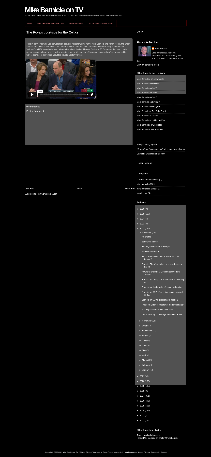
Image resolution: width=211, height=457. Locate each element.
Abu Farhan (129, 452)
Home (29, 23)
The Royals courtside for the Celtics (52, 32)
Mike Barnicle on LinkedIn (148, 102)
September (147, 331)
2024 (142, 219)
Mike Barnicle (161, 48)
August (145, 335)
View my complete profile (148, 65)
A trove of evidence (150, 251)
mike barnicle (143, 184)
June (144, 345)
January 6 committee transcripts (156, 247)
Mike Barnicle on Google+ (148, 106)
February (146, 365)
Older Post (29, 188)
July (144, 340)
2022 (142, 228)
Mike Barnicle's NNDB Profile (150, 129)
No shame (146, 237)
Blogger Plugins (144, 452)
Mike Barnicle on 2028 (147, 93)
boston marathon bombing (148, 179)
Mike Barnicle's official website (150, 79)
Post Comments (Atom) (47, 194)
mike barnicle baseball (147, 189)
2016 (142, 401)
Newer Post (130, 188)
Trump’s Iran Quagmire (147, 145)
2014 (142, 410)
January (145, 370)
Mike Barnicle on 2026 (147, 88)
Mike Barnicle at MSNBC (148, 116)
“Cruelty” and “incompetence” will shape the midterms (161, 149)
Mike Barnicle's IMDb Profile (149, 125)
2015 (142, 406)
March (145, 360)
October (145, 326)
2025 (142, 214)
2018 (142, 391)
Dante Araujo (108, 452)
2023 (142, 224)
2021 (142, 376)
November (146, 321)
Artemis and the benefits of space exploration (162, 287)
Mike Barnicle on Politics (148, 84)
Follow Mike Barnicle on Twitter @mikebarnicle (158, 438)
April (144, 355)
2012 (142, 415)
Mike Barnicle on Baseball (101, 23)
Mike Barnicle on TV (54, 10)
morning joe (142, 193)
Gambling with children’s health (151, 154)
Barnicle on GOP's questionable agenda (160, 300)
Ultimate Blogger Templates (89, 452)
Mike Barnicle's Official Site (50, 23)
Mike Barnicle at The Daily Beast (151, 111)
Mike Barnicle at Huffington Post (151, 120)
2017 (142, 396)
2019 (142, 386)
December (146, 233)
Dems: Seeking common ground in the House (162, 314)
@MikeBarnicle (76, 23)
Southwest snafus (150, 242)
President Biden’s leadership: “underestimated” (163, 305)
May (144, 350)
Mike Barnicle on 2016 (147, 97)
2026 (142, 209)
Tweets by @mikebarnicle (148, 435)
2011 (142, 420)
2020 (142, 381)
